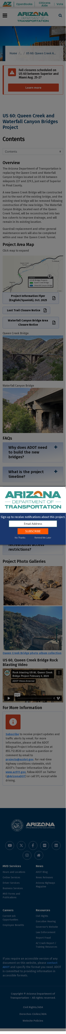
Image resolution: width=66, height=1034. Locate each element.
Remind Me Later (43, 537)
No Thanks (20, 537)
